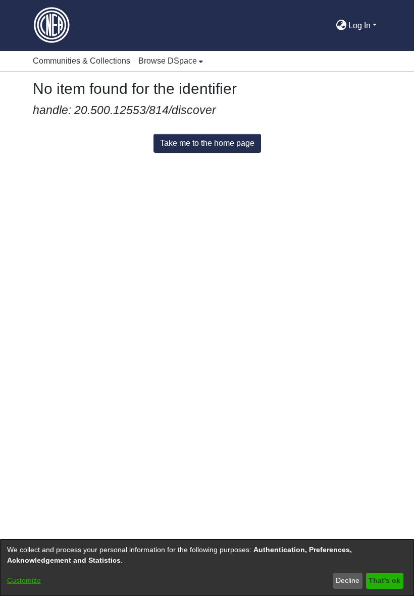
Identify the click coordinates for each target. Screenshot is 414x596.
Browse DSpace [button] (167, 61)
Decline (347, 580)
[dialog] (207, 567)
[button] (328, 26)
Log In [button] (360, 25)
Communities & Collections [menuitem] (81, 61)
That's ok (384, 580)
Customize (24, 580)
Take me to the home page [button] (207, 143)
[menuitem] (170, 61)
